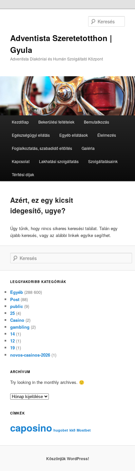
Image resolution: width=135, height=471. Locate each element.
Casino (17, 320)
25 (12, 313)
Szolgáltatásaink (103, 161)
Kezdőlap (20, 122)
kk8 (72, 430)
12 (12, 341)
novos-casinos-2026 (30, 355)
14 (12, 334)
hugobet (60, 430)
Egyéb (16, 292)
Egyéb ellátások (73, 135)
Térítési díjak (23, 174)
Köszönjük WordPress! (67, 458)
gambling (19, 327)
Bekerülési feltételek (56, 122)
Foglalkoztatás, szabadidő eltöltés (42, 148)
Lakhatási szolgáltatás (59, 161)
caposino (31, 428)
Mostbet (84, 430)
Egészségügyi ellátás (31, 135)
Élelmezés (106, 135)
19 (12, 347)
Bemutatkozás (96, 122)
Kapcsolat (20, 161)
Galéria (88, 148)
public (16, 306)
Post (14, 299)
